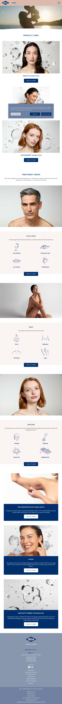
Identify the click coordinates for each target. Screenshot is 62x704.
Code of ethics (31, 696)
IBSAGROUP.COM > (31, 650)
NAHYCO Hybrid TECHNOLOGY (31, 613)
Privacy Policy (31, 692)
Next (59, 12)
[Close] (51, 105)
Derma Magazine (31, 678)
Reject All (35, 114)
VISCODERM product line (31, 155)
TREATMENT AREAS (30, 672)
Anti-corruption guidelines (31, 698)
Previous (3, 12)
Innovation (31, 676)
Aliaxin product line (31, 76)
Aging (31, 559)
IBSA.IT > (31, 653)
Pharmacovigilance (31, 700)
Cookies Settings (16, 114)
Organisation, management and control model (31, 702)
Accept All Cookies (46, 114)
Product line (30, 674)
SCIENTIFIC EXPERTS (31, 681)
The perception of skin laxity (31, 507)
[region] (31, 111)
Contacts (31, 683)
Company (30, 670)
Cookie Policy (31, 694)
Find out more (31, 81)
